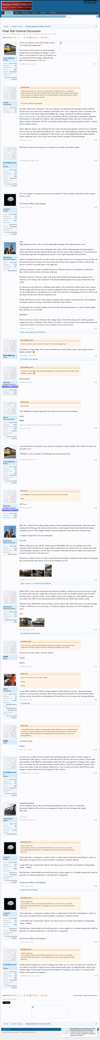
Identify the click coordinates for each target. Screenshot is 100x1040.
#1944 (96, 207)
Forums (8, 13)
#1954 (96, 700)
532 (16, 216)
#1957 (96, 820)
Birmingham (13, 226)
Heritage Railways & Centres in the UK (22, 34)
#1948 (96, 428)
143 (42, 37)
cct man (32, 583)
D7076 (22, 359)
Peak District (13, 178)
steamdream (8, 819)
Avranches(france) (11, 834)
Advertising (53, 12)
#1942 (96, 140)
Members (43, 12)
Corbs (22, 633)
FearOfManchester (9, 164)
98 (30, 37)
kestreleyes (44, 34)
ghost (5, 417)
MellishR (22, 382)
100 (36, 37)
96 (24, 37)
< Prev (14, 37)
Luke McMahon (9, 58)
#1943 (96, 160)
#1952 (96, 629)
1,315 (15, 264)
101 (16, 110)
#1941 (96, 64)
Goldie (5, 103)
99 (33, 37)
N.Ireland (14, 430)
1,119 (15, 614)
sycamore (30, 359)
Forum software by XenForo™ (19, 1032)
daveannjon (7, 607)
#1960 (96, 976)
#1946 (96, 355)
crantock (6, 209)
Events (35, 12)
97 (27, 37)
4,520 (15, 424)
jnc (21, 890)
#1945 (96, 328)
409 (16, 172)
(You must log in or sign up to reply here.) (85, 995)
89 (16, 696)
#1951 (96, 579)
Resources (25, 12)
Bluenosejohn (36, 332)
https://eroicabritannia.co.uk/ (30, 116)
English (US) (6, 1029)
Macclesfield (13, 71)
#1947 (96, 382)
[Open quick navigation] (96, 26)
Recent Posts (19, 16)
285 (16, 65)
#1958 (96, 886)
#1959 (96, 942)
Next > (46, 37)
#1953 (96, 666)
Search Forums (8, 16)
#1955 (96, 749)
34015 (5, 689)
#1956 (96, 773)
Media (17, 12)
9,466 (15, 392)
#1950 (96, 507)
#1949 (96, 459)
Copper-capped (25, 332)
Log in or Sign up (90, 2)
